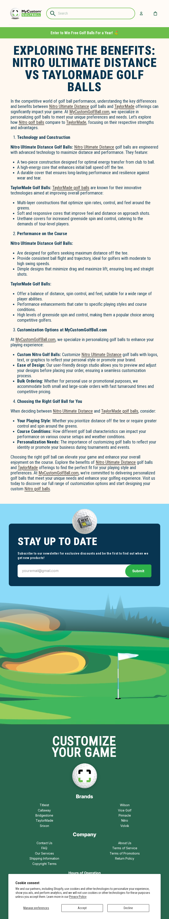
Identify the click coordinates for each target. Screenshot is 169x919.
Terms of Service (124, 848)
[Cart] (155, 13)
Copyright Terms (44, 864)
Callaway (44, 810)
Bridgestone (44, 815)
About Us (124, 843)
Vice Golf (124, 810)
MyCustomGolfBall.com (89, 111)
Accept (82, 908)
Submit (138, 571)
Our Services (44, 853)
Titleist (44, 805)
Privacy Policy (77, 896)
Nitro (124, 820)
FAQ (44, 848)
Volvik (124, 826)
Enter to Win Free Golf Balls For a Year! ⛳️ (84, 32)
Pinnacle (125, 815)
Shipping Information (44, 858)
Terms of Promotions (125, 853)
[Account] (141, 13)
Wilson (125, 805)
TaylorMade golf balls (70, 187)
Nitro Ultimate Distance (69, 106)
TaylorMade (124, 106)
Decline (128, 908)
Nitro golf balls (31, 122)
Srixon (44, 826)
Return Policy (124, 858)
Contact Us (44, 843)
